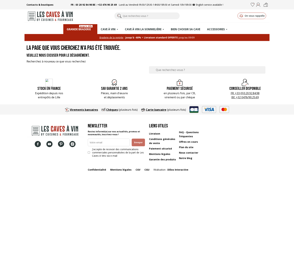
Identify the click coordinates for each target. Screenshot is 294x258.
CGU (146, 169)
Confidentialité (97, 169)
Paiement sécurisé (160, 148)
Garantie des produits (162, 159)
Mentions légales (159, 154)
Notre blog (185, 158)
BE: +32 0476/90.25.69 (245, 97)
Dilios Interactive (177, 169)
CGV (138, 169)
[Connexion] (258, 5)
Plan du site (186, 147)
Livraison (154, 133)
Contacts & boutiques (40, 4)
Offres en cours (188, 141)
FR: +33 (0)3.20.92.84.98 (245, 93)
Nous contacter (188, 152)
